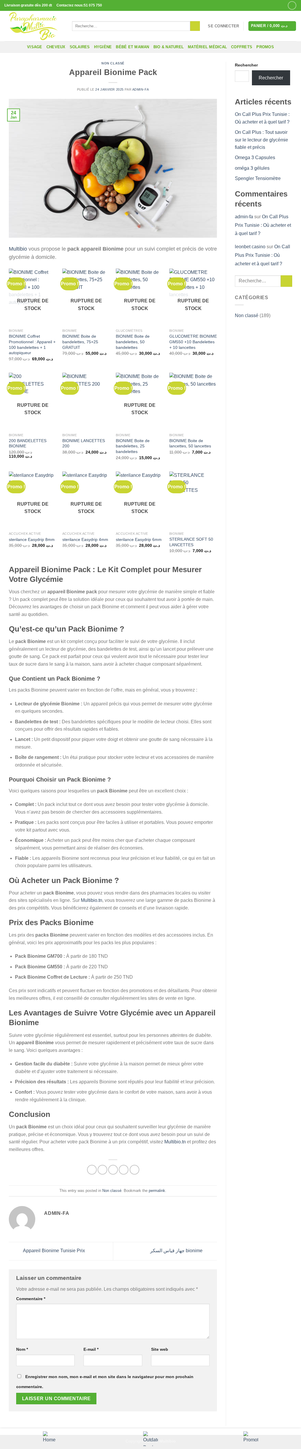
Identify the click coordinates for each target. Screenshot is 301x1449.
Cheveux (56, 47)
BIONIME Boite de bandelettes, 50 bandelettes (133, 341)
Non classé (112, 63)
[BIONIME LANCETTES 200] (86, 401)
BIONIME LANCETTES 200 (83, 443)
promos (265, 47)
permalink (157, 1190)
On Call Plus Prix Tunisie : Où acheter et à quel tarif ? (263, 225)
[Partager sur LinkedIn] (134, 1170)
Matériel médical (207, 47)
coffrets (241, 47)
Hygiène (103, 47)
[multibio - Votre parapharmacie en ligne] (33, 26)
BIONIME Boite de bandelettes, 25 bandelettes (133, 446)
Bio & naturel (168, 47)
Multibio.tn (91, 900)
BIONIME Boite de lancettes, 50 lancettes (190, 443)
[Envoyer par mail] (113, 1170)
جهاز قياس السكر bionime (177, 1250)
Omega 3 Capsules (255, 157)
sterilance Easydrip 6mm (139, 539)
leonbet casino (250, 246)
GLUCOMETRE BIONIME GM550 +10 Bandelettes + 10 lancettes (193, 341)
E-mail (90, 1349)
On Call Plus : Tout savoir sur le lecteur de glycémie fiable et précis (261, 140)
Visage (34, 47)
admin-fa (140, 89)
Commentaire (30, 1298)
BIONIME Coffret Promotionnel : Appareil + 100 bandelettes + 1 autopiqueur (32, 344)
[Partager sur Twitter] (102, 1170)
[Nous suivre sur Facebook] (292, 5)
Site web (159, 1349)
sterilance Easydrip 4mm (85, 539)
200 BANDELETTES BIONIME (27, 443)
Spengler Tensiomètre (258, 178)
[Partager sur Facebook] (92, 1170)
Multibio (18, 249)
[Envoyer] (195, 26)
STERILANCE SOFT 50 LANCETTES (191, 542)
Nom (22, 1349)
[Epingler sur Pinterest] (123, 1170)
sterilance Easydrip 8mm (32, 539)
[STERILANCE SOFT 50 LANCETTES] (193, 500)
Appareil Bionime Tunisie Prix (53, 1250)
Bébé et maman (132, 47)
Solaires (80, 47)
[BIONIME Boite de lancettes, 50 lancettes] (193, 401)
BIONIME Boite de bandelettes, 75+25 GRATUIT (80, 341)
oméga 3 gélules (253, 168)
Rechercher (246, 65)
